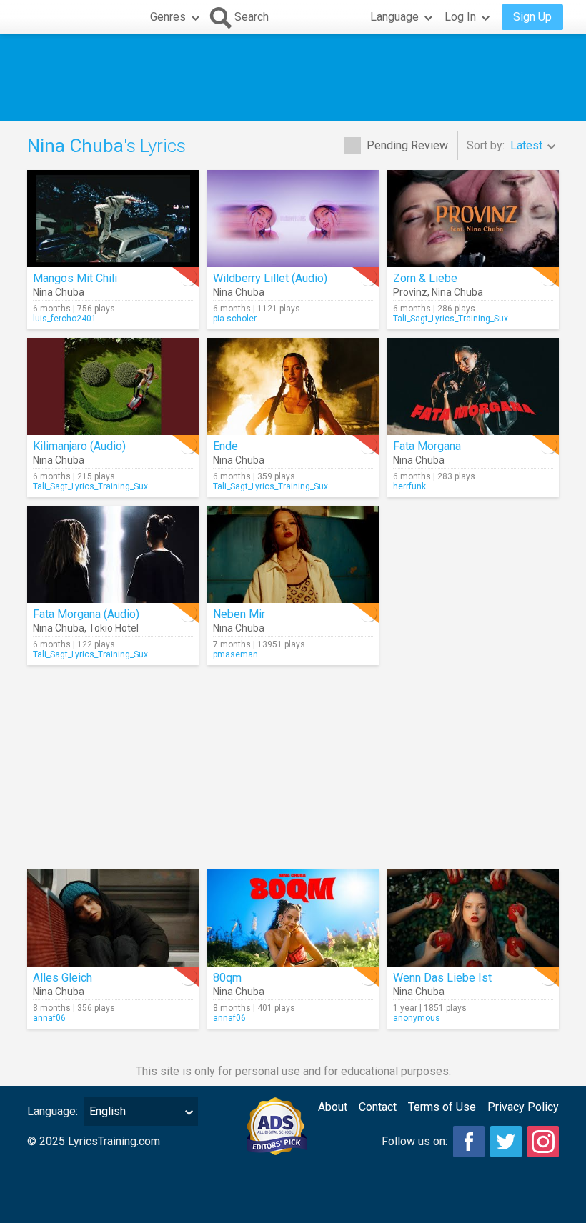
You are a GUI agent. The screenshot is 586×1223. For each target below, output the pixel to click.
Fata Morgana (427, 446)
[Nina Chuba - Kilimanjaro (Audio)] (113, 386)
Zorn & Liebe (425, 278)
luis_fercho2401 (64, 319)
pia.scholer (235, 319)
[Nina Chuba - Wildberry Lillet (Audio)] (293, 218)
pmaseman (235, 654)
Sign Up (532, 17)
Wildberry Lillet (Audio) (270, 278)
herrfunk (409, 486)
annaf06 (49, 1018)
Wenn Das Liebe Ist (442, 977)
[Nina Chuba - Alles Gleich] (113, 918)
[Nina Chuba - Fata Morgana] (473, 386)
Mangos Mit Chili (75, 278)
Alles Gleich (62, 977)
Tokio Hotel (114, 628)
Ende (225, 446)
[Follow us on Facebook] (469, 1141)
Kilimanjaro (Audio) (79, 446)
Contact (378, 1107)
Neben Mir (239, 614)
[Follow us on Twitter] (506, 1141)
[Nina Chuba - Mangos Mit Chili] (113, 218)
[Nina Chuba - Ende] (293, 386)
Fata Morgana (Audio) (86, 614)
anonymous (416, 1018)
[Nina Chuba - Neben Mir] (293, 554)
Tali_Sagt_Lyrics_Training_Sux (450, 319)
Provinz (410, 292)
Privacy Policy (523, 1107)
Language (394, 17)
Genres (168, 17)
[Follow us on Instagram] (543, 1141)
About (332, 1107)
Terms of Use (442, 1107)
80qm (227, 977)
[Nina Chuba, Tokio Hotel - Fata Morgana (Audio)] (113, 554)
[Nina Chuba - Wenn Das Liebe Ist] (473, 918)
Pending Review (407, 145)
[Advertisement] (293, 78)
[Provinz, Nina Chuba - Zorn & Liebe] (473, 218)
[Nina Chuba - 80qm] (293, 918)
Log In (460, 17)
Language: (52, 1111)
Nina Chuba (58, 292)
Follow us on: (414, 1141)
